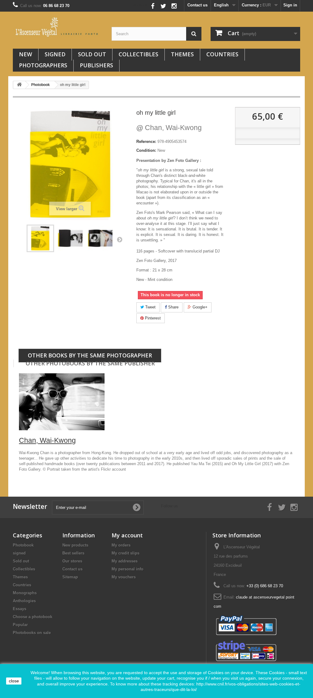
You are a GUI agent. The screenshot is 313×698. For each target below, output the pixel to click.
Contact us (197, 5)
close (14, 680)
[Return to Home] (19, 85)
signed (55, 54)
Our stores (72, 561)
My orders (121, 545)
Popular (20, 624)
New (25, 54)
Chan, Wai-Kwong (169, 128)
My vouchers (124, 577)
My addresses (125, 561)
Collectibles (138, 54)
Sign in (290, 5)
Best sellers (73, 553)
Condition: (146, 150)
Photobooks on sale (32, 632)
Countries (222, 54)
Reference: (146, 141)
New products (75, 545)
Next (119, 239)
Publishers (96, 65)
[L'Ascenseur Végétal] (57, 27)
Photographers (43, 65)
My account (127, 535)
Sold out (92, 54)
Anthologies (24, 601)
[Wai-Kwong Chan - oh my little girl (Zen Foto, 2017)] (40, 238)
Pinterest (152, 318)
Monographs (25, 593)
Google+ (199, 307)
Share (173, 307)
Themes (182, 54)
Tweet (150, 307)
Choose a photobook (32, 616)
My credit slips (125, 553)
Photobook (23, 545)
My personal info (127, 569)
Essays (19, 609)
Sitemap (70, 577)
